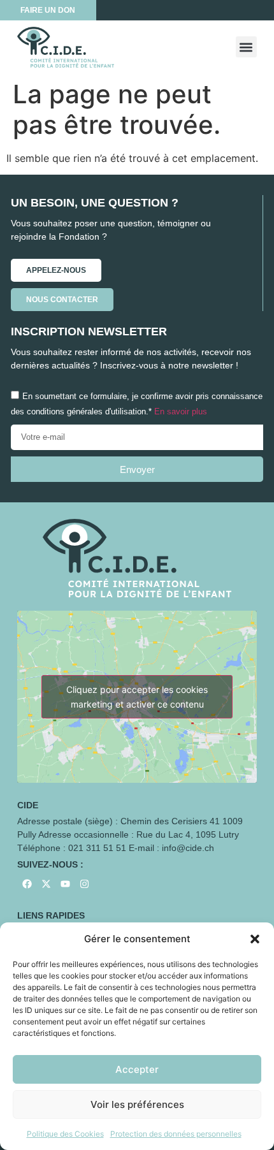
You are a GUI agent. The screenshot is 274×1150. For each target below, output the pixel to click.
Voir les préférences (137, 1104)
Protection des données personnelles (176, 1134)
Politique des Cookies (65, 1134)
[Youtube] (65, 883)
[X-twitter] (45, 883)
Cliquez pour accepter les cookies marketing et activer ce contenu (137, 697)
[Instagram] (84, 883)
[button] (255, 939)
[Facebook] (26, 883)
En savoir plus (180, 412)
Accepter (137, 1069)
